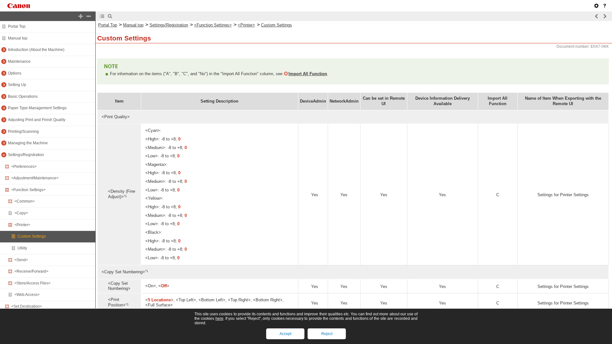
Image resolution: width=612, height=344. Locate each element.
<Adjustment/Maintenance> (35, 178)
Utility (22, 248)
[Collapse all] (88, 16)
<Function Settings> (28, 190)
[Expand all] (80, 16)
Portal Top (17, 26)
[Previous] (596, 16)
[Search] (109, 16)
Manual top (17, 38)
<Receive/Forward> (31, 271)
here (219, 318)
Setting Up (17, 84)
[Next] (604, 16)
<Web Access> (27, 294)
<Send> (21, 260)
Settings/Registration (26, 155)
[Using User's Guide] (604, 5)
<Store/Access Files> (32, 283)
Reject (326, 334)
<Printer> (22, 225)
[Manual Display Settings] (596, 5)
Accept (285, 334)
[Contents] (102, 16)
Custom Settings (32, 236)
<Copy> (21, 213)
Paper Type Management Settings (37, 108)
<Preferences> (24, 166)
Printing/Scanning (23, 131)
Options (14, 73)
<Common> (24, 201)
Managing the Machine (28, 143)
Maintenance (19, 61)
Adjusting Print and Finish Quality (36, 120)
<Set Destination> (26, 306)
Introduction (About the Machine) (36, 49)
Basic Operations (23, 96)
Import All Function (307, 73)
